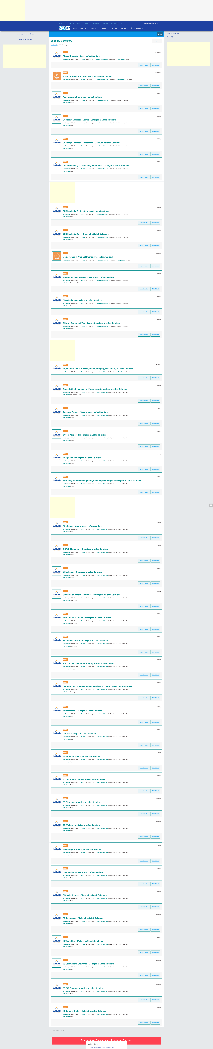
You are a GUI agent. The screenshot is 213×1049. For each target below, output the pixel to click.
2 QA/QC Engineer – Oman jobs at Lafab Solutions (85, 549)
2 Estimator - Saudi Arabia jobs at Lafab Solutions (85, 640)
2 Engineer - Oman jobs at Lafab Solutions (82, 458)
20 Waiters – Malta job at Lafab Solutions (81, 825)
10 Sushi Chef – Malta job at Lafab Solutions (83, 941)
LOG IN (61, 23)
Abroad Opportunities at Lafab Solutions (81, 56)
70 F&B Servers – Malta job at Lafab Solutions (83, 988)
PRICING (113, 23)
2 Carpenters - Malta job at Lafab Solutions (83, 711)
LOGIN (160, 34)
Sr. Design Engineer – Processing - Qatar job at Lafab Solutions (91, 143)
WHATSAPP (96, 23)
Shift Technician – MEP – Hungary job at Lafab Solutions (88, 663)
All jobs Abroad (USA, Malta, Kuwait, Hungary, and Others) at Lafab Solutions (98, 369)
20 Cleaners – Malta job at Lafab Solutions (82, 802)
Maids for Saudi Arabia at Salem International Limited (87, 76)
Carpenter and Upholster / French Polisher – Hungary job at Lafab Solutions (97, 686)
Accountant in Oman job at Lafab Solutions (82, 97)
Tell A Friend (155, 65)
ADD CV (79, 23)
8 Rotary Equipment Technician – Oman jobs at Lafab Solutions (91, 595)
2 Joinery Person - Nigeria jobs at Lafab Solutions (85, 412)
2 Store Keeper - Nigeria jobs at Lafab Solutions (84, 435)
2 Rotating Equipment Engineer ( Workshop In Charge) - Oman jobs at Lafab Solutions (102, 480)
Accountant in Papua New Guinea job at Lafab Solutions (88, 277)
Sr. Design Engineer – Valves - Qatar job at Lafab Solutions (89, 120)
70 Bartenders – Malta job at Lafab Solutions (83, 918)
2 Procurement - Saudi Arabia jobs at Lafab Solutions (87, 618)
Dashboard (54, 45)
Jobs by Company (173, 33)
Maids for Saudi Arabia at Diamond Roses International (88, 257)
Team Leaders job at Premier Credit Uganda (102, 1047)
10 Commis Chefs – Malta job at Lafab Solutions (84, 1011)
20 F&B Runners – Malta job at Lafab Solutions (84, 779)
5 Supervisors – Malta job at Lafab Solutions (83, 872)
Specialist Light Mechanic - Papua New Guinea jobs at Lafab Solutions (95, 389)
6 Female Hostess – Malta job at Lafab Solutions (85, 895)
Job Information (144, 65)
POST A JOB (70, 23)
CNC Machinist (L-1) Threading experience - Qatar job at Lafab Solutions (96, 165)
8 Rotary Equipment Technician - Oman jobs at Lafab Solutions (91, 323)
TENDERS (105, 23)
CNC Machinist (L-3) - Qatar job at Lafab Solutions (86, 211)
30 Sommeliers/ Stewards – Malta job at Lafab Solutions (88, 964)
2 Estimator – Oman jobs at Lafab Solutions (82, 526)
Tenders (170, 37)
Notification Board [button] (58, 1031)
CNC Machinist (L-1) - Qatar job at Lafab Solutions (86, 234)
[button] (24, 34)
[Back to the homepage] (64, 28)
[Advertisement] (12, 10)
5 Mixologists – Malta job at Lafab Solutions (83, 849)
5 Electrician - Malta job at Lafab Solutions (82, 756)
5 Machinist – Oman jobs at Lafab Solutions (82, 572)
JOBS (120, 23)
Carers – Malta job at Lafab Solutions (79, 733)
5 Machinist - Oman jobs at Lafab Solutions (82, 300)
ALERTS (87, 23)
